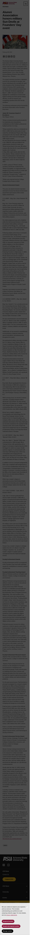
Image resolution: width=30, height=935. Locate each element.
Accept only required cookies (11, 926)
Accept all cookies (8, 921)
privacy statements (11, 915)
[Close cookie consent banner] (27, 907)
